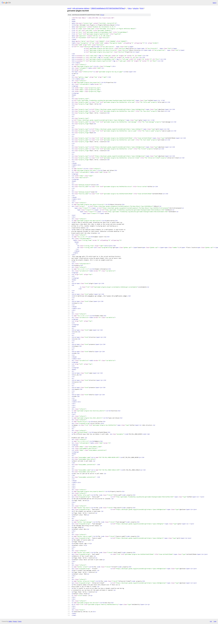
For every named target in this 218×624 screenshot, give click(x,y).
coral (69, 8)
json (215, 621)
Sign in (214, 2)
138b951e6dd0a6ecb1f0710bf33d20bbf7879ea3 (108, 8)
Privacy (15, 621)
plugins (135, 8)
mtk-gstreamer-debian (80, 8)
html (141, 8)
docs (130, 8)
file (102, 15)
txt (211, 621)
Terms (19, 621)
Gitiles (10, 621)
